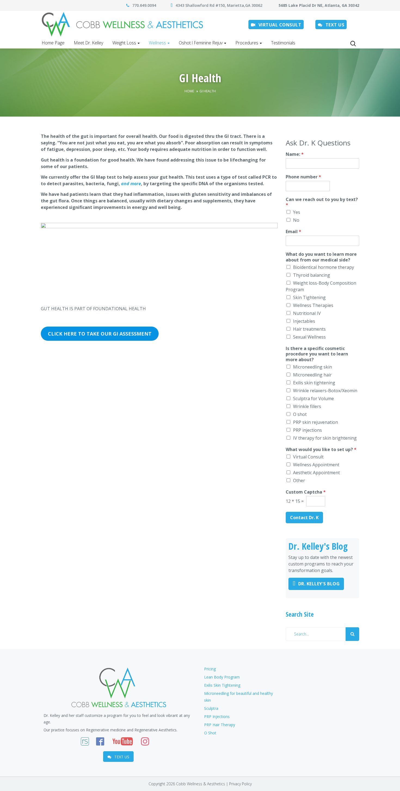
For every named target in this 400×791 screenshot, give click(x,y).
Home (189, 91)
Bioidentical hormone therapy (323, 267)
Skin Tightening (309, 297)
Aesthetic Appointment (316, 473)
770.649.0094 (144, 5)
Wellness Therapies (313, 305)
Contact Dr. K (304, 518)
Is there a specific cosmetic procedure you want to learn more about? (317, 354)
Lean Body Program (222, 677)
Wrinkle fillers (307, 406)
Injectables (304, 321)
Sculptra (211, 708)
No (296, 220)
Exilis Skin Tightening (222, 685)
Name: (295, 154)
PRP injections (307, 430)
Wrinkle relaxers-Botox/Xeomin (325, 391)
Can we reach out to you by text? (322, 202)
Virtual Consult (308, 457)
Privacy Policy (240, 783)
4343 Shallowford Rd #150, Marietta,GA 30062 (221, 5)
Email (293, 232)
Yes (296, 212)
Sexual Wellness (309, 337)
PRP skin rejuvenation (315, 422)
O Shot (210, 732)
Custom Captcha (306, 492)
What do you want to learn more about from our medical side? (321, 257)
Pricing (210, 668)
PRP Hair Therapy (219, 724)
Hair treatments (309, 329)
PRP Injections (217, 716)
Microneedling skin (312, 367)
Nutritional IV (307, 313)
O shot (300, 414)
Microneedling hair (312, 375)
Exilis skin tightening (314, 383)
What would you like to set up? (321, 449)
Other (299, 480)
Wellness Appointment (316, 465)
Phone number (303, 177)
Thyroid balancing (311, 275)
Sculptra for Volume (313, 398)
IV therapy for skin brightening (325, 438)
